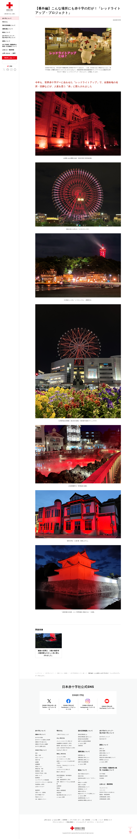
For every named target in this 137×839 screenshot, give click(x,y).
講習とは (101, 748)
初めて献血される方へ (84, 773)
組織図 (37, 762)
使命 (36, 753)
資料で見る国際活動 (83, 762)
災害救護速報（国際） (105, 799)
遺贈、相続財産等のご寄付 (63, 779)
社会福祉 (101, 778)
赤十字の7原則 (39, 737)
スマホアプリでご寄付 (62, 769)
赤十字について (6, 18)
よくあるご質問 (61, 797)
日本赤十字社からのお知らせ (106, 792)
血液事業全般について (84, 798)
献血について (6, 32)
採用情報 (65, 819)
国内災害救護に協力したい (85, 736)
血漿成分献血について (84, 786)
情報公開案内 (70, 822)
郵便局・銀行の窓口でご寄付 (64, 745)
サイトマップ (100, 822)
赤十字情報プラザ (39, 794)
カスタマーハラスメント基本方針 (43, 782)
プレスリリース (103, 788)
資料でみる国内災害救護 (84, 741)
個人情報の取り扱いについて (64, 795)
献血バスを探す (82, 784)
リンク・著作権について (105, 819)
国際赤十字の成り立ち (41, 742)
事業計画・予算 (39, 768)
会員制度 (59, 786)
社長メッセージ (39, 757)
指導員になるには (104, 759)
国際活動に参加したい (84, 759)
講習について (6, 41)
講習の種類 (102, 750)
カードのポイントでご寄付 (63, 759)
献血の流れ (81, 776)
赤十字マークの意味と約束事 (42, 739)
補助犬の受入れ (82, 791)
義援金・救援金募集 (104, 794)
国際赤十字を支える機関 (41, 744)
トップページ (38, 673)
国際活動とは (81, 755)
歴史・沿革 (38, 755)
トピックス (102, 790)
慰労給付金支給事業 (83, 739)
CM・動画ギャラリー (40, 799)
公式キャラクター (39, 786)
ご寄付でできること (62, 734)
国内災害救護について (8, 25)
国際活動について (7, 29)
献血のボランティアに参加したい (86, 793)
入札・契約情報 (86, 819)
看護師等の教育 (103, 776)
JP (8, 66)
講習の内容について (104, 753)
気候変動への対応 (39, 784)
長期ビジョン (38, 766)
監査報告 (37, 777)
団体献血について (82, 789)
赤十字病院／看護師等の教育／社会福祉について (9, 45)
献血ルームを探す (82, 782)
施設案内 (37, 790)
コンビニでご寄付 (61, 756)
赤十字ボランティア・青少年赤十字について (8, 36)
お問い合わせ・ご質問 (8, 53)
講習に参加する (103, 755)
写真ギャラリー (39, 797)
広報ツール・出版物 (62, 673)
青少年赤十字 (102, 739)
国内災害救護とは (82, 734)
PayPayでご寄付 (61, 750)
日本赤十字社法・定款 (41, 773)
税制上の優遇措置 (61, 790)
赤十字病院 (102, 773)
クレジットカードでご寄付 (63, 741)
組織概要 (37, 764)
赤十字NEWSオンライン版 (77, 673)
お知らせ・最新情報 (8, 50)
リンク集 (94, 819)
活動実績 (80, 745)
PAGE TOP (130, 830)
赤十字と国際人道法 (40, 746)
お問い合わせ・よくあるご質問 (52, 819)
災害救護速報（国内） (105, 796)
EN (11, 66)
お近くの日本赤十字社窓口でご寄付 (66, 747)
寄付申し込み (8, 58)
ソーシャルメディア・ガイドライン (85, 822)
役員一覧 (37, 759)
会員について (38, 775)
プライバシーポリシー (58, 822)
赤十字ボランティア (104, 736)
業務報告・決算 (39, 771)
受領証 (58, 788)
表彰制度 (59, 792)
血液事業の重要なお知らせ (85, 800)
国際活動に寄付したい (84, 757)
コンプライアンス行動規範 (42, 780)
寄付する (5, 22)
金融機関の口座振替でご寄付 (64, 743)
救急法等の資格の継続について (107, 757)
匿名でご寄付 (60, 771)
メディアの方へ (74, 819)
